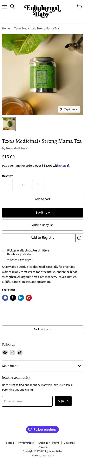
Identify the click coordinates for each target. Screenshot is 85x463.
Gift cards (69, 443)
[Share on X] (13, 298)
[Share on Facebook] (5, 298)
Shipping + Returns (48, 443)
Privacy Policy (26, 443)
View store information (19, 259)
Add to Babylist (42, 225)
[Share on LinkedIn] (21, 298)
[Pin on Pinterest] (29, 298)
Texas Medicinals (16, 148)
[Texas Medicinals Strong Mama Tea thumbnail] (8, 124)
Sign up (63, 401)
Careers (42, 447)
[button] (42, 238)
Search (10, 443)
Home (6, 28)
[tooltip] (79, 238)
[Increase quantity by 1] (38, 185)
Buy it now (42, 212)
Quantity (7, 176)
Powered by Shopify (43, 455)
